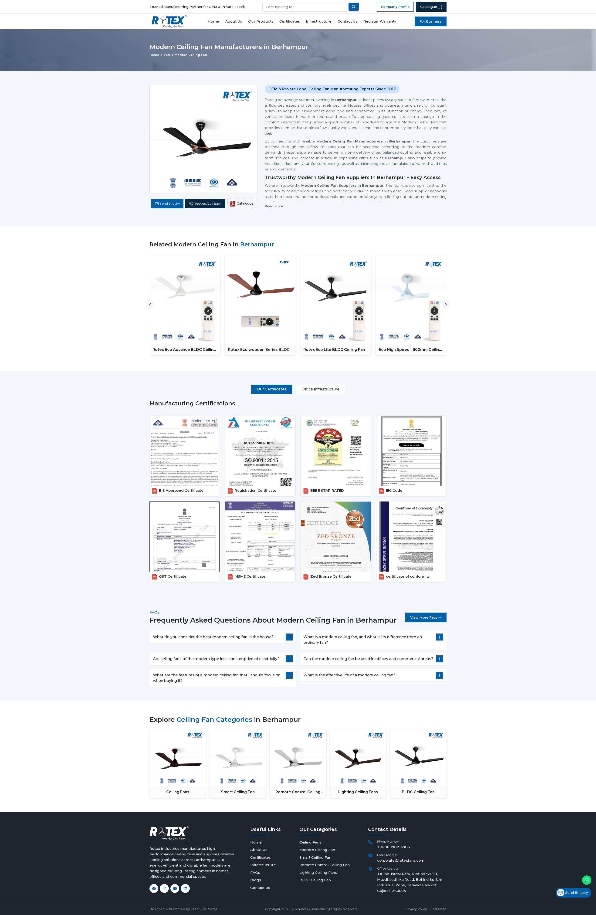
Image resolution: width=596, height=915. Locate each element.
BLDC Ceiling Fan (418, 792)
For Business (431, 21)
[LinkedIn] (185, 888)
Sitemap (440, 909)
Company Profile (395, 7)
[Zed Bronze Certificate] (336, 537)
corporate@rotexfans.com (400, 860)
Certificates (289, 21)
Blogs (255, 880)
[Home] (169, 21)
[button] (446, 304)
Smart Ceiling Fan (238, 792)
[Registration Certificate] (260, 451)
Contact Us (347, 21)
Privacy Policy (416, 909)
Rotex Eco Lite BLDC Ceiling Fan (259, 349)
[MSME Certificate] (260, 537)
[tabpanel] (298, 491)
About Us (233, 21)
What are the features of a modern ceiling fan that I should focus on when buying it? (217, 678)
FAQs (255, 872)
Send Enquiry (170, 203)
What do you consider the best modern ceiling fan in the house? (213, 637)
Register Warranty (379, 21)
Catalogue (428, 7)
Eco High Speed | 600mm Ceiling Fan (334, 349)
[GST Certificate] (184, 537)
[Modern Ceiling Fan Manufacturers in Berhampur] (203, 139)
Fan (167, 55)
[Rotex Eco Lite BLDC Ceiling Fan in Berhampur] (260, 300)
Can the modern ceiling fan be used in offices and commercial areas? (368, 659)
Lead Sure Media (204, 909)
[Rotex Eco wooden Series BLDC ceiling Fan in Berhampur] (184, 300)
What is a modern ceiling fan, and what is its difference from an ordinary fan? (362, 640)
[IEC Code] (411, 451)
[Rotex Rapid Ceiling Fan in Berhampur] (411, 300)
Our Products (260, 21)
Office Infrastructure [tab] (320, 389)
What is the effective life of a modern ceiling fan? (349, 675)
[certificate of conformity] (411, 537)
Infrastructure (319, 21)
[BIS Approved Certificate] (184, 451)
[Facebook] (153, 888)
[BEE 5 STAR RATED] (336, 451)
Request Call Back (208, 203)
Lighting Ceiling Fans (358, 792)
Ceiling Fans (177, 792)
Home (213, 21)
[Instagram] (164, 888)
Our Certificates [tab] (272, 389)
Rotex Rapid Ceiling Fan (401, 349)
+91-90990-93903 (393, 847)
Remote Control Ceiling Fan (297, 792)
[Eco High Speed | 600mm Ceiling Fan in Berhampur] (335, 300)
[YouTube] (174, 888)
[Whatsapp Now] (586, 880)
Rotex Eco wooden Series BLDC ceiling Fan (183, 349)
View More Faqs (423, 617)
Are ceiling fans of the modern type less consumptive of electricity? (216, 659)
